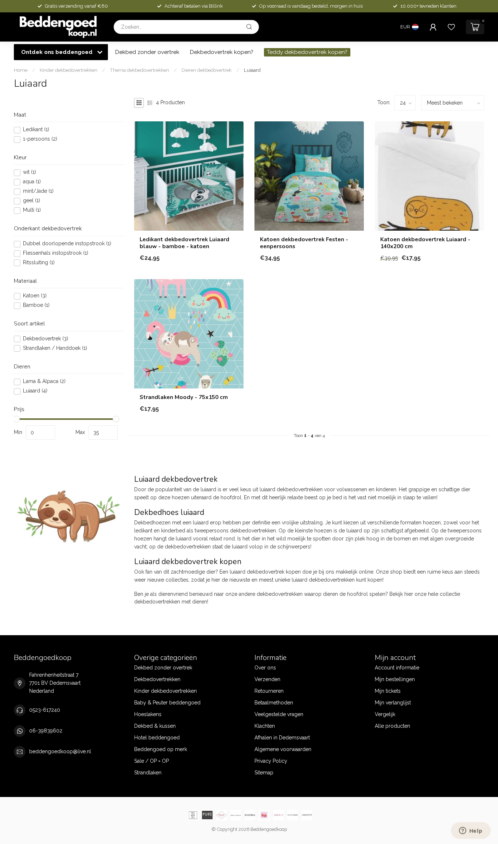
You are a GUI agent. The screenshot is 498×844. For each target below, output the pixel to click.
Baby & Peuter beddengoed (167, 703)
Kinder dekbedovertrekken (68, 70)
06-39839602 (45, 731)
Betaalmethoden (273, 703)
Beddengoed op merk (160, 749)
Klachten (264, 726)
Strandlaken (148, 772)
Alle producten (392, 726)
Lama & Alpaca (44, 381)
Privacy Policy (270, 761)
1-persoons (40, 139)
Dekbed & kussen (155, 726)
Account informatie (397, 668)
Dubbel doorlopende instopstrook (67, 244)
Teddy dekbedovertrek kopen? (307, 52)
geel (31, 201)
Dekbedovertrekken (157, 679)
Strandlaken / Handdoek (55, 348)
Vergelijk (385, 714)
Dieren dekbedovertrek (207, 70)
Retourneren (269, 691)
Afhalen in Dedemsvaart (282, 738)
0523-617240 (44, 710)
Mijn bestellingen (395, 679)
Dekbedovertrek (45, 339)
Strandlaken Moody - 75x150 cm (184, 397)
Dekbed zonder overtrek (147, 52)
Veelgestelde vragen (278, 714)
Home (20, 70)
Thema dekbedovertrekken (139, 70)
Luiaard (252, 70)
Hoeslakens (148, 714)
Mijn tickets (388, 691)
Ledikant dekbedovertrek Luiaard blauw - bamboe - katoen (184, 243)
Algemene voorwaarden (282, 749)
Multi (32, 210)
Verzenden (267, 679)
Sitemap (263, 772)
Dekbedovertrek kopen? (221, 52)
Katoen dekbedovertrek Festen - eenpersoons (304, 243)
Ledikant (36, 130)
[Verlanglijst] (451, 27)
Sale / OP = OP (151, 761)
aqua (32, 182)
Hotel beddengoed (157, 738)
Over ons (265, 668)
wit (29, 172)
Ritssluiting (39, 263)
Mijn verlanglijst (393, 703)
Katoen (35, 296)
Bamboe (36, 305)
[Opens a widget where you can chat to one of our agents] (471, 831)
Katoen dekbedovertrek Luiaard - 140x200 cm (425, 243)
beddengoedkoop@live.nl (60, 751)
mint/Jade (38, 191)
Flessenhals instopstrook (55, 253)
